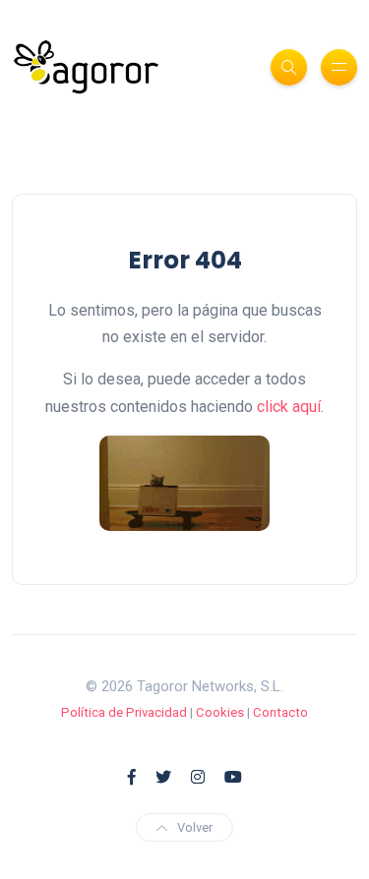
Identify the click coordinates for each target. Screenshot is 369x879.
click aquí (289, 406)
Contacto (280, 712)
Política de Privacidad (124, 712)
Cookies (220, 712)
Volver (195, 827)
